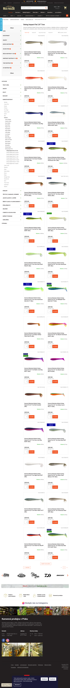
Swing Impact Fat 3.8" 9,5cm (12, 154)
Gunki (5, 113)
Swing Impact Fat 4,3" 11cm (12, 156)
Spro (5, 180)
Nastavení (17, 684)
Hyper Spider (8, 130)
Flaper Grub (7, 126)
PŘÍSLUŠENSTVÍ (6, 205)
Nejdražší (34, 32)
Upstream (6, 184)
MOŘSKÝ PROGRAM (7, 216)
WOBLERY (5, 190)
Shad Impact (8, 143)
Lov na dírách (58, 12)
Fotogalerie (50, 2)
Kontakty (9, 2)
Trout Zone (6, 182)
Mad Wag (7, 136)
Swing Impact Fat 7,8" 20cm (12, 163)
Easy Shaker (7, 123)
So (30, 635)
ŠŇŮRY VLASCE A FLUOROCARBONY (11, 201)
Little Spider (7, 132)
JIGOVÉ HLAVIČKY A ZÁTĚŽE (9, 198)
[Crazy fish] (35, 575)
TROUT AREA (6, 85)
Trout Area (17, 12)
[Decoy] (60, 575)
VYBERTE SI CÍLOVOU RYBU (9, 212)
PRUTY (4, 92)
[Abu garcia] (6, 575)
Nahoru (28, 567)
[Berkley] (21, 575)
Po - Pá (31, 633)
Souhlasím (52, 679)
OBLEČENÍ (5, 209)
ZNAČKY (5, 88)
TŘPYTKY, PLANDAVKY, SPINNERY (11, 194)
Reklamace (34, 2)
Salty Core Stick (8, 139)
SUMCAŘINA (6, 219)
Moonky (6, 167)
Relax (5, 175)
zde (31, 681)
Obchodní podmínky (26, 2)
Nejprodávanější (42, 32)
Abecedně (50, 32)
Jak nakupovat (16, 2)
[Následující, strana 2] (64, 567)
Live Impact (7, 134)
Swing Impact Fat (9, 148)
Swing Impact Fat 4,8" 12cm (12, 158)
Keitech (6, 117)
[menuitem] (5, 16)
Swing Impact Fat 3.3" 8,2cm (12, 152)
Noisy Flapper (8, 137)
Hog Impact (7, 128)
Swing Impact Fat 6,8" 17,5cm (12, 161)
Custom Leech (8, 121)
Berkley (5, 102)
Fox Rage (6, 110)
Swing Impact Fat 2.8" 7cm (12, 150)
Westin (5, 186)
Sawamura (6, 179)
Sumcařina (49, 12)
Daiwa (5, 106)
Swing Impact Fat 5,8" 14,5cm (12, 159)
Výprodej (10, 12)
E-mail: (3, 633)
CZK (59, 6)
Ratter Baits (6, 171)
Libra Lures (6, 165)
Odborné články (42, 2)
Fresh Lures (6, 111)
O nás (5, 2)
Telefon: (3, 635)
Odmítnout (44, 679)
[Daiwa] (47, 575)
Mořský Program (26, 12)
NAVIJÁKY (5, 96)
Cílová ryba (35, 12)
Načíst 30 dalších (45, 563)
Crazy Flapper (8, 119)
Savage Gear (7, 177)
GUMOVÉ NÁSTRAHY (8, 99)
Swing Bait (7, 145)
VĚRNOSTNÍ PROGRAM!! (59, 2)
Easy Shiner (7, 125)
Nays (5, 169)
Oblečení (42, 12)
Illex (5, 115)
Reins (5, 173)
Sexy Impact (7, 141)
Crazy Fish (6, 104)
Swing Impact (8, 147)
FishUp (5, 108)
